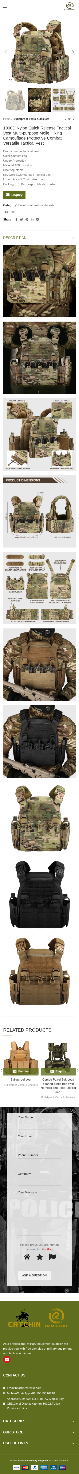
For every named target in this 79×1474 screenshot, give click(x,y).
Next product (74, 119)
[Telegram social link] (37, 219)
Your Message (27, 1192)
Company (24, 1173)
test (13, 211)
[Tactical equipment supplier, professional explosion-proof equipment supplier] (69, 6)
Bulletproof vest (21, 1079)
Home (6, 118)
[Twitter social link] (21, 219)
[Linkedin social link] (32, 219)
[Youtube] (7, 1359)
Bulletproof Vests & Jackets (31, 118)
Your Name (25, 1117)
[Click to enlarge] (10, 81)
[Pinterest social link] (27, 219)
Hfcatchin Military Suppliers (33, 1460)
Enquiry (17, 195)
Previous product (65, 119)
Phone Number (28, 1155)
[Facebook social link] (16, 219)
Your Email (25, 1136)
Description (15, 238)
